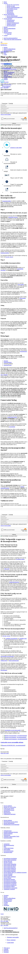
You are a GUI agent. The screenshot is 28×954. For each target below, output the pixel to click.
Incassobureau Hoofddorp (10, 882)
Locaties (6, 902)
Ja (1, 797)
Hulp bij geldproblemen (9, 28)
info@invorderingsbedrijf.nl (10, 38)
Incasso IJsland (7, 878)
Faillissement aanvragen (9, 814)
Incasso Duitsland (8, 874)
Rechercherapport (11, 25)
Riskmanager (7, 835)
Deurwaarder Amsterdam (10, 864)
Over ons (9, 34)
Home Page (3, 51)
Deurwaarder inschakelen (10, 860)
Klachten (6, 30)
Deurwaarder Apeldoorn (10, 876)
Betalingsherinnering (9, 845)
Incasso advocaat (8, 861)
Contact (6, 35)
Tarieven (6, 31)
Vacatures (6, 895)
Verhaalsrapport (11, 20)
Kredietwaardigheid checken (11, 832)
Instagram (6, 950)
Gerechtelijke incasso (12, 9)
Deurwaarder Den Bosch (10, 865)
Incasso (5, 3)
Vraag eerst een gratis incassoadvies (12, 39)
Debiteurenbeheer (8, 833)
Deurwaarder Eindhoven (10, 868)
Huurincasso (10, 11)
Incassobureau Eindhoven (10, 885)
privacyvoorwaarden (6, 114)
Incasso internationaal (9, 14)
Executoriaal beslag (8, 851)
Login (5, 54)
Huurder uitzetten (8, 862)
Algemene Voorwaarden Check (11, 836)
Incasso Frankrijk (8, 875)
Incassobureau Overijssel (10, 881)
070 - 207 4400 (4, 921)
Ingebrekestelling (8, 837)
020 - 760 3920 (4, 925)
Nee (5, 797)
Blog (5, 53)
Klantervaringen (8, 32)
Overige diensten (8, 18)
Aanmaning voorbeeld (9, 889)
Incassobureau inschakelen (10, 858)
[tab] (14, 558)
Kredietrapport (10, 21)
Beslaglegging (10, 13)
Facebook (6, 952)
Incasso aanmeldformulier (13, 7)
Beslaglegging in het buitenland (14, 17)
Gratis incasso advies (9, 808)
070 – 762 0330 (4, 82)
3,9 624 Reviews (4, 43)
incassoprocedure (6, 201)
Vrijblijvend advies (8, 65)
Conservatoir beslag (8, 848)
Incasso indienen (8, 805)
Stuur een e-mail (5, 753)
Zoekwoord (4, 61)
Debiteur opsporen (11, 24)
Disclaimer (6, 905)
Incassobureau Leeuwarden (10, 887)
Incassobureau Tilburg (9, 886)
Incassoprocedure (8, 852)
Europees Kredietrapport (13, 23)
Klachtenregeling (8, 50)
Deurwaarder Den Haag (10, 867)
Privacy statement (11, 940)
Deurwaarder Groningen (10, 869)
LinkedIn (6, 949)
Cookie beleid (10, 942)
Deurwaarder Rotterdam (10, 871)
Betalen (5, 27)
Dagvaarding (10, 10)
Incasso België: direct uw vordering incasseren (15, 872)
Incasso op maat (11, 6)
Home (5, 2)
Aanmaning (6, 844)
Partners (6, 79)
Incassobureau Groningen (10, 883)
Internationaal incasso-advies (11, 821)
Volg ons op (7, 947)
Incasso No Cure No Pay (13, 4)
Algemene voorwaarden (13, 937)
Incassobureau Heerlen (9, 879)
